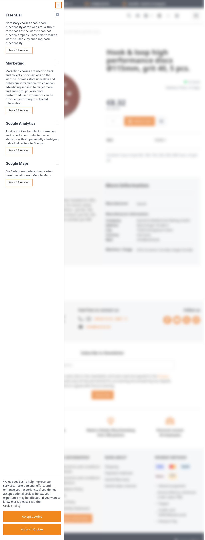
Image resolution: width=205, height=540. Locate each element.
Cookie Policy (11, 506)
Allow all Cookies (32, 529)
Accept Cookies (32, 516)
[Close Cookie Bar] (58, 5)
